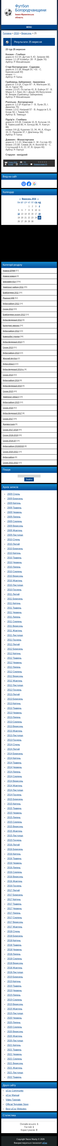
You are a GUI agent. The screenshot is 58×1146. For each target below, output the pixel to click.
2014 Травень (14, 762)
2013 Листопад (15, 735)
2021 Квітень (14, 1045)
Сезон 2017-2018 (10, 430)
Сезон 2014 (8, 375)
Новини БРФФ (9, 271)
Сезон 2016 (12, 162)
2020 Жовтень (14, 1036)
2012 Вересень (15, 676)
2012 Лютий (13, 644)
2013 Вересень (15, 726)
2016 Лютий (13, 844)
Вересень (26, 33)
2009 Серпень (14, 521)
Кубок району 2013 (11, 353)
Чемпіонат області (11, 397)
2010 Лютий (13, 544)
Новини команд (9, 276)
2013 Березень (15, 699)
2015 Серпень (14, 822)
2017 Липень (14, 913)
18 (39, 214)
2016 (16, 33)
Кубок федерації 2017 (12, 413)
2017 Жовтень (14, 927)
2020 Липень (14, 1022)
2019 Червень (14, 990)
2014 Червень (14, 767)
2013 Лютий (13, 694)
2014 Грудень (14, 794)
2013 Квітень (14, 703)
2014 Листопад (15, 790)
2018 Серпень (14, 958)
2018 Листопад (15, 972)
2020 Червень (14, 1018)
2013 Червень (14, 712)
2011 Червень (14, 612)
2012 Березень (15, 649)
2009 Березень (15, 498)
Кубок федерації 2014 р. (13, 369)
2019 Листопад (15, 1013)
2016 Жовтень (14, 881)
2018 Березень (15, 936)
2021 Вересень (15, 1063)
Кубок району (9, 457)
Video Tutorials (13, 1100)
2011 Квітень (14, 603)
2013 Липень (14, 717)
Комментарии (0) (40, 164)
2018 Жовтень (14, 968)
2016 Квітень (14, 854)
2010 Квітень (14, 553)
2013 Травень (14, 708)
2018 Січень (13, 931)
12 (19, 214)
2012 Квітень (14, 653)
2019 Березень (15, 977)
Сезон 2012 (8, 309)
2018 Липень (14, 954)
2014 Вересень (15, 781)
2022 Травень (14, 1077)
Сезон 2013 (8, 347)
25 (39, 217)
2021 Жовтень (14, 1068)
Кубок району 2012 (11, 331)
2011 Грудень (14, 640)
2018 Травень (14, 945)
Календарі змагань (11, 325)
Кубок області (9, 364)
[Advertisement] (22, 243)
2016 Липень (14, 867)
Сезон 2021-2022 (10, 463)
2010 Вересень (15, 576)
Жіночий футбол (10, 358)
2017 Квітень (14, 899)
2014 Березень (15, 753)
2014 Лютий (13, 749)
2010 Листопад (15, 585)
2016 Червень (14, 863)
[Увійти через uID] (23, 184)
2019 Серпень (14, 999)
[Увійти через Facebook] (29, 184)
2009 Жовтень (14, 530)
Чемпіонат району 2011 (13, 287)
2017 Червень (14, 908)
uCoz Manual (12, 1095)
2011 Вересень (15, 626)
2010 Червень (14, 562)
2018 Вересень (15, 963)
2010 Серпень (14, 571)
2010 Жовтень (14, 580)
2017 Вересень (15, 922)
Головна (7, 33)
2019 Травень (14, 986)
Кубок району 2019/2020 (13, 446)
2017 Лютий (13, 890)
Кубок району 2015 (11, 402)
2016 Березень (15, 849)
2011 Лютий (13, 594)
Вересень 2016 (29, 199)
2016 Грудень (14, 886)
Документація (9, 424)
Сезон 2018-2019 (10, 435)
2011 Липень (13, 617)
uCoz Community (15, 1090)
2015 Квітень (14, 804)
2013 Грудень (14, 740)
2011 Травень (14, 608)
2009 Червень (14, 512)
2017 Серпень (14, 917)
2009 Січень (13, 494)
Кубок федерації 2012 (12, 320)
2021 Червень (14, 1054)
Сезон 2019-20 (9, 441)
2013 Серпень (14, 722)
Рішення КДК (8, 298)
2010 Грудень (14, 589)
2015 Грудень (14, 840)
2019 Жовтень (14, 1009)
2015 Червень (14, 813)
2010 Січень (13, 539)
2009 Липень (14, 517)
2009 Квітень (14, 503)
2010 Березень (15, 548)
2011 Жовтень (14, 630)
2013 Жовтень (14, 731)
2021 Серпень (14, 1059)
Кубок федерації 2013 (12, 342)
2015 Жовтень (14, 831)
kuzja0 (10, 164)
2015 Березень (15, 799)
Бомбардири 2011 (11, 293)
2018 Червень (14, 949)
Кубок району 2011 (11, 304)
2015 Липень (14, 817)
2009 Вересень (15, 526)
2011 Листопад (15, 635)
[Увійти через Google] (34, 183)
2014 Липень (14, 772)
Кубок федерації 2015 (12, 386)
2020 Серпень (14, 1027)
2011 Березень (15, 599)
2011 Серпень (14, 621)
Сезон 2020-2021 (10, 452)
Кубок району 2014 (11, 380)
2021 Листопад (15, 1072)
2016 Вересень (15, 876)
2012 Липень (14, 667)
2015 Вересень (15, 826)
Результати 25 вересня (28, 41)
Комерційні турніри (11, 336)
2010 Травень (14, 557)
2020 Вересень (15, 1031)
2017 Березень (15, 895)
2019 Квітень (14, 981)
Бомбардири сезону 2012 (14, 315)
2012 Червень (14, 662)
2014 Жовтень (14, 785)
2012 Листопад (15, 685)
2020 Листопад (15, 1040)
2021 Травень (14, 1050)
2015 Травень (14, 808)
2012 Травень (14, 658)
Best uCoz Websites (16, 1109)
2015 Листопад (15, 835)
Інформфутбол (9, 282)
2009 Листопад (15, 535)
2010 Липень (14, 567)
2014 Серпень (14, 776)
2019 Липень (14, 995)
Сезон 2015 (8, 391)
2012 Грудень (14, 690)
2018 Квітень (14, 940)
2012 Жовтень (14, 681)
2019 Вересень (15, 1004)
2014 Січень (13, 744)
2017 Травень (14, 904)
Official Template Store (17, 1104)
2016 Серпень (14, 872)
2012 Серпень (14, 671)
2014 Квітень (14, 758)
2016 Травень (14, 858)
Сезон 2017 (8, 419)
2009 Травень (14, 507)
